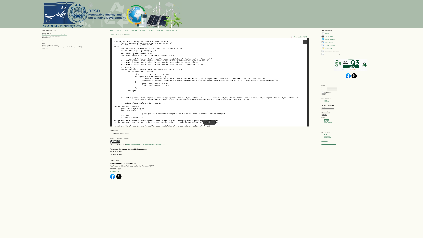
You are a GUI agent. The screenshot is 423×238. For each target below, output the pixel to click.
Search (142, 30)
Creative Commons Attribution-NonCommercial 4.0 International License (145, 144)
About (119, 30)
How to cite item (329, 42)
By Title (326, 121)
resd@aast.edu (114, 171)
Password (324, 89)
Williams (127, 34)
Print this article (329, 36)
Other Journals (328, 122)
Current (151, 30)
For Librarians (327, 137)
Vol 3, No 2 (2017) (119, 34)
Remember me (327, 92)
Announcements (171, 30)
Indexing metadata (330, 39)
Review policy (328, 48)
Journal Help (324, 141)
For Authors (327, 136)
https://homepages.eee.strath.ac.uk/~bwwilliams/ (54, 34)
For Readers (327, 134)
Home (111, 30)
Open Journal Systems (328, 144)
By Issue (326, 119)
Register (134, 30)
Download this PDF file (301, 37)
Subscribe (326, 101)
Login (126, 30)
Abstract (327, 33)
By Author (326, 120)
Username (324, 87)
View (325, 100)
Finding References (330, 45)
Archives (160, 30)
